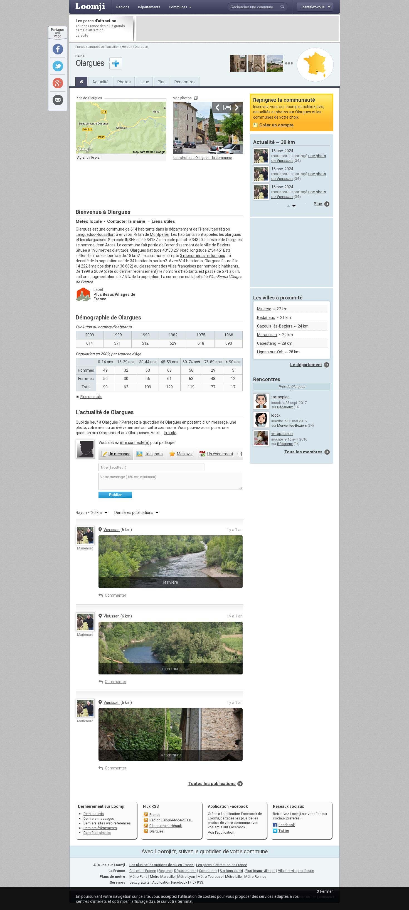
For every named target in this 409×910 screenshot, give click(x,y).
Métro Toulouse (210, 876)
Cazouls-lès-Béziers (274, 326)
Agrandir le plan (89, 157)
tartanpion (280, 397)
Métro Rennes (255, 876)
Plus (318, 203)
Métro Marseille (162, 876)
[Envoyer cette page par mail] (58, 100)
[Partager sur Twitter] (58, 66)
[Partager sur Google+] (58, 83)
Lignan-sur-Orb (270, 352)
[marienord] (85, 535)
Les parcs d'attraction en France (221, 865)
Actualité (100, 81)
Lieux (144, 81)
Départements (185, 871)
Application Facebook (169, 882)
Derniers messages (98, 818)
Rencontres (185, 81)
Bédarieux (266, 317)
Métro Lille (233, 876)
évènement (220, 454)
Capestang (266, 343)
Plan (162, 81)
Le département (306, 364)
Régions (165, 871)
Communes (208, 871)
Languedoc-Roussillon (103, 47)
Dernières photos (97, 833)
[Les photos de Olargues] (289, 63)
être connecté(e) (134, 442)
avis (185, 454)
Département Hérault (165, 826)
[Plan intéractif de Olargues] (121, 128)
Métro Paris (138, 876)
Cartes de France (142, 871)
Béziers (223, 245)
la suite (170, 433)
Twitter (284, 831)
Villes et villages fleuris (296, 871)
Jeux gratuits (139, 882)
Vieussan (112, 530)
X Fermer (325, 891)
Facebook (287, 825)
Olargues (141, 47)
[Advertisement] (237, 28)
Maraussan (267, 334)
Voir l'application (221, 832)
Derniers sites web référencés (107, 823)
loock (275, 415)
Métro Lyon (186, 876)
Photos (124, 81)
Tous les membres (303, 451)
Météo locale (89, 221)
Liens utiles (163, 221)
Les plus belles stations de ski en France (161, 865)
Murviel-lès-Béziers (292, 425)
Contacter (126, 221)
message (119, 454)
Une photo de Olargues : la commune (202, 158)
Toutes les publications (212, 783)
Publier (115, 495)
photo (154, 454)
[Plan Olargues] (315, 65)
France (80, 47)
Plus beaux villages (260, 871)
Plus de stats (91, 396)
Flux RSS (151, 806)
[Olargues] (81, 81)
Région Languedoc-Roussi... (171, 820)
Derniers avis (93, 814)
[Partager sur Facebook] (58, 49)
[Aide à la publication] (241, 454)
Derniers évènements (100, 828)
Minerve (264, 309)
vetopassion (282, 433)
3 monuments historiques (202, 255)
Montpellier (159, 234)
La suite (82, 35)
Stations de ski (231, 871)
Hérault (127, 47)
